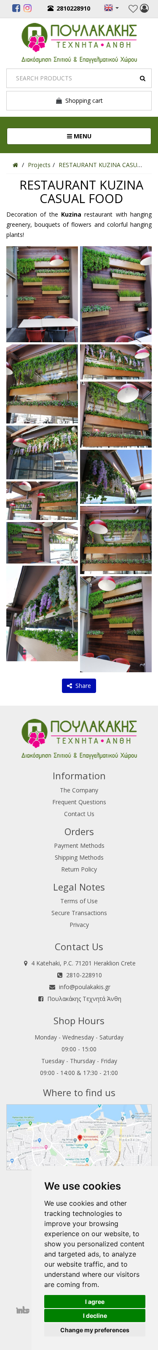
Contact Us (79, 814)
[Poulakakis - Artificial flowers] (79, 42)
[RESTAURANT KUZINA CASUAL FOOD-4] (42, 452)
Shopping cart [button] (82, 100)
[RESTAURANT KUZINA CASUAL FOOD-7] (42, 613)
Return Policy (79, 869)
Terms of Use (79, 901)
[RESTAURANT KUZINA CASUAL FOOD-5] (42, 500)
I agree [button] (94, 1301)
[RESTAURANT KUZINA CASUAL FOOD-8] (116, 293)
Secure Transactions (79, 913)
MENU (109, 136)
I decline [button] (95, 1315)
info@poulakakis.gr (84, 987)
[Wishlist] (133, 9)
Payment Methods (79, 845)
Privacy (79, 925)
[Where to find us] (79, 1136)
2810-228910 (84, 975)
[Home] (15, 165)
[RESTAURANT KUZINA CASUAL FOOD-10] (116, 414)
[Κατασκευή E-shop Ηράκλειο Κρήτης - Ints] (24, 1310)
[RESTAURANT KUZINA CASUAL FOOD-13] (116, 623)
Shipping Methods (79, 857)
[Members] (144, 9)
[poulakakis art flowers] (16, 9)
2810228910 (73, 8)
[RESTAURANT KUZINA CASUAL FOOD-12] (116, 539)
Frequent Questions (79, 802)
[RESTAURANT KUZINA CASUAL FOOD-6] (42, 542)
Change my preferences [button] (94, 1330)
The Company (79, 790)
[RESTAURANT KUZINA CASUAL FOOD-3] (42, 383)
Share (81, 686)
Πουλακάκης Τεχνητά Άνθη (84, 999)
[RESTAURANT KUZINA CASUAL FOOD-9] (116, 361)
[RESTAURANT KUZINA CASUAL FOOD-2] (42, 293)
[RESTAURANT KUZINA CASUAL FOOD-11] (116, 476)
